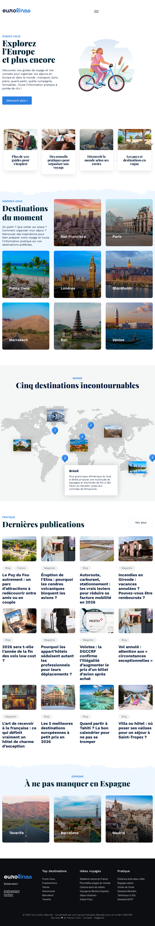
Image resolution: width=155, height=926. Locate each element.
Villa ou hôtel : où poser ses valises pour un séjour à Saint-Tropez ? (136, 730)
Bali (64, 340)
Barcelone (70, 833)
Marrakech (18, 340)
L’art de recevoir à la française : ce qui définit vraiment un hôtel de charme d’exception (19, 734)
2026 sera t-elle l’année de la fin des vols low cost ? (19, 654)
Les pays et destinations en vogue (134, 160)
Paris (117, 236)
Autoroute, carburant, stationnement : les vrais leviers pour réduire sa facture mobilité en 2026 (95, 588)
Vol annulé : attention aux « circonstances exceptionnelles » (136, 654)
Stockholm (122, 288)
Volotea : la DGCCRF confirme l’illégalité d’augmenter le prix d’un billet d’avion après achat (94, 663)
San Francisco (73, 236)
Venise (118, 340)
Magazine (49, 568)
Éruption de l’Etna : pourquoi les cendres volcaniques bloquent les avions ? (57, 586)
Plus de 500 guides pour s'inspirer (20, 160)
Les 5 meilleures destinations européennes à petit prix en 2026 (57, 732)
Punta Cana (19, 288)
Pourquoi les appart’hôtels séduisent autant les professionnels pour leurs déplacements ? (57, 660)
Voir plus (140, 522)
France (21, 568)
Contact (87, 917)
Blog (7, 568)
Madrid (118, 833)
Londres (68, 288)
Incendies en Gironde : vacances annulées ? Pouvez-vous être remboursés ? (135, 586)
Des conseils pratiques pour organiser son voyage (59, 162)
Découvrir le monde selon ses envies (96, 160)
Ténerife (16, 833)
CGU (78, 917)
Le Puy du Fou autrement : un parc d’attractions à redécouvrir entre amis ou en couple (19, 588)
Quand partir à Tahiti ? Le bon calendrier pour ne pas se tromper (95, 732)
